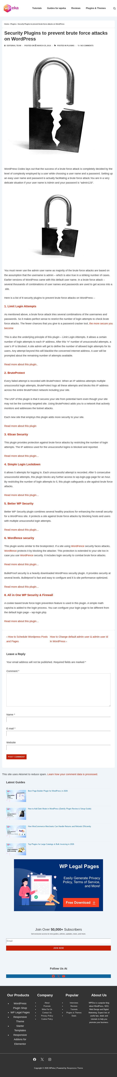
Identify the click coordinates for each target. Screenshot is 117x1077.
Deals (74, 1016)
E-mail (10, 728)
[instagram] (50, 1059)
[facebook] (34, 1059)
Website (11, 742)
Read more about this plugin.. (21, 364)
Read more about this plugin (20, 426)
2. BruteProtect (15, 372)
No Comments (86, 46)
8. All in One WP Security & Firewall (29, 595)
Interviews (74, 1003)
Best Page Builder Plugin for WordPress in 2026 (48, 791)
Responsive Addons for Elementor (20, 1039)
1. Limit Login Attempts (20, 306)
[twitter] (42, 1059)
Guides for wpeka (56, 8)
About (47, 1003)
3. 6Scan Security (16, 434)
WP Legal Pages (20, 1012)
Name (9, 714)
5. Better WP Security (19, 503)
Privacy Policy (47, 1016)
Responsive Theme (75, 1068)
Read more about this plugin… (21, 455)
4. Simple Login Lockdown (22, 464)
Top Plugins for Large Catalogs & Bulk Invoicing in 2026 (51, 844)
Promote (47, 1006)
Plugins (70, 46)
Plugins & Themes (96, 8)
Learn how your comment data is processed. (72, 774)
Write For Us (47, 1009)
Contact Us (47, 1013)
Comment (12, 671)
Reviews (75, 8)
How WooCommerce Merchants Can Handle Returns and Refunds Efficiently (59, 826)
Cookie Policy (47, 1019)
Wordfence (10, 550)
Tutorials (37, 8)
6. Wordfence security (19, 538)
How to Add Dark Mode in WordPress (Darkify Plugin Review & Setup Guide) (59, 809)
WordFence (77, 546)
